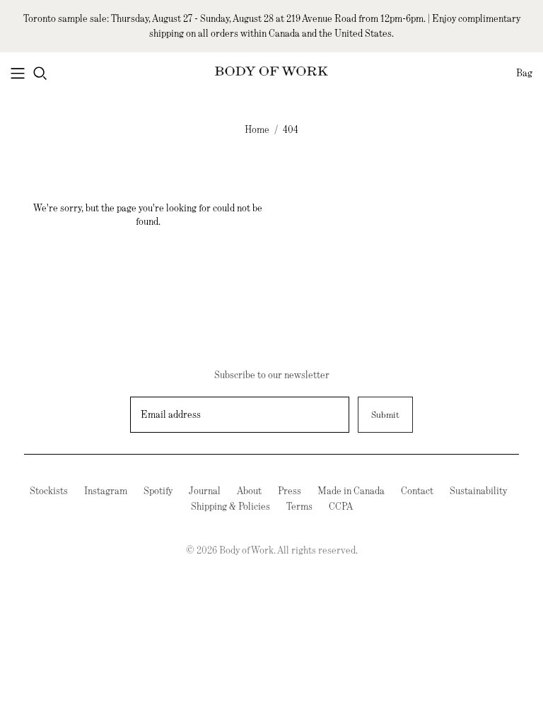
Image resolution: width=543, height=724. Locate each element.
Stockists (49, 491)
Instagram (105, 491)
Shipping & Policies (230, 506)
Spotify (158, 491)
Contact (417, 491)
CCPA (341, 506)
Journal (205, 491)
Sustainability (478, 491)
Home (257, 129)
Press (289, 491)
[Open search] (40, 73)
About (249, 491)
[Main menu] (18, 73)
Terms (299, 506)
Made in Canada (351, 491)
